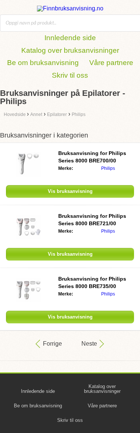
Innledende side (70, 38)
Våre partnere (111, 63)
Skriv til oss (70, 75)
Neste (89, 343)
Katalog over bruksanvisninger (70, 50)
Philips (108, 168)
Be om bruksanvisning (43, 63)
